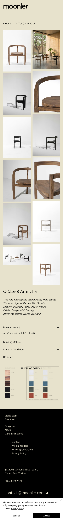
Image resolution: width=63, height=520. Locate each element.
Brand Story (11, 415)
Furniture (10, 419)
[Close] (58, 501)
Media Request (20, 445)
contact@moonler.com (25, 492)
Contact (16, 441)
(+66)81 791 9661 (13, 480)
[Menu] (55, 6)
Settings (16, 515)
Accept (46, 515)
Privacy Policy (19, 453)
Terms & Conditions (22, 449)
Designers (10, 426)
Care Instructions (14, 433)
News (8, 429)
